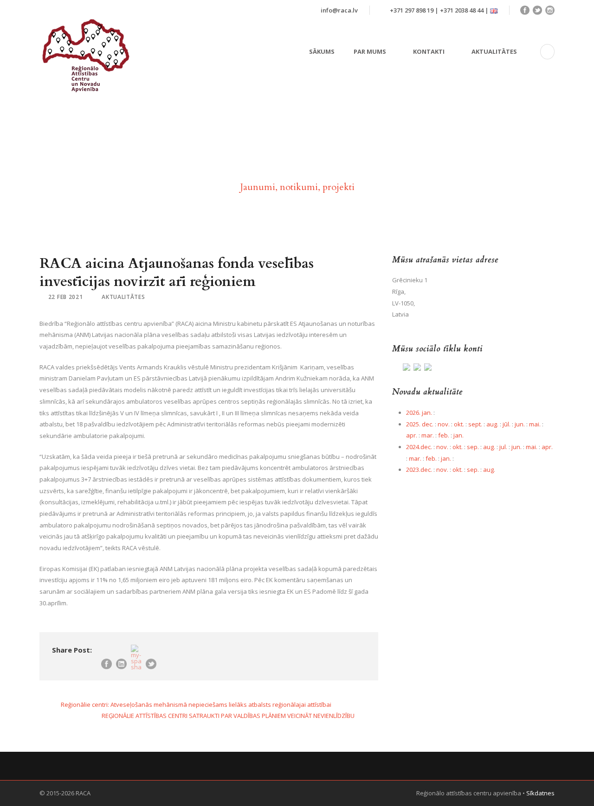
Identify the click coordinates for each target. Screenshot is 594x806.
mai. (535, 424)
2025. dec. (419, 424)
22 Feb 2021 (65, 297)
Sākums (322, 51)
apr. (411, 435)
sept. (475, 424)
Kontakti (429, 51)
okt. (459, 424)
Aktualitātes (494, 51)
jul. (503, 447)
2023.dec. (419, 469)
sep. (473, 447)
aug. (492, 424)
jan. (458, 435)
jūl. (506, 424)
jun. (520, 424)
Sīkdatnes (540, 793)
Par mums (370, 51)
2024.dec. (419, 447)
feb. (443, 435)
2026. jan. (419, 412)
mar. (427, 435)
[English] (493, 10)
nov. (444, 424)
